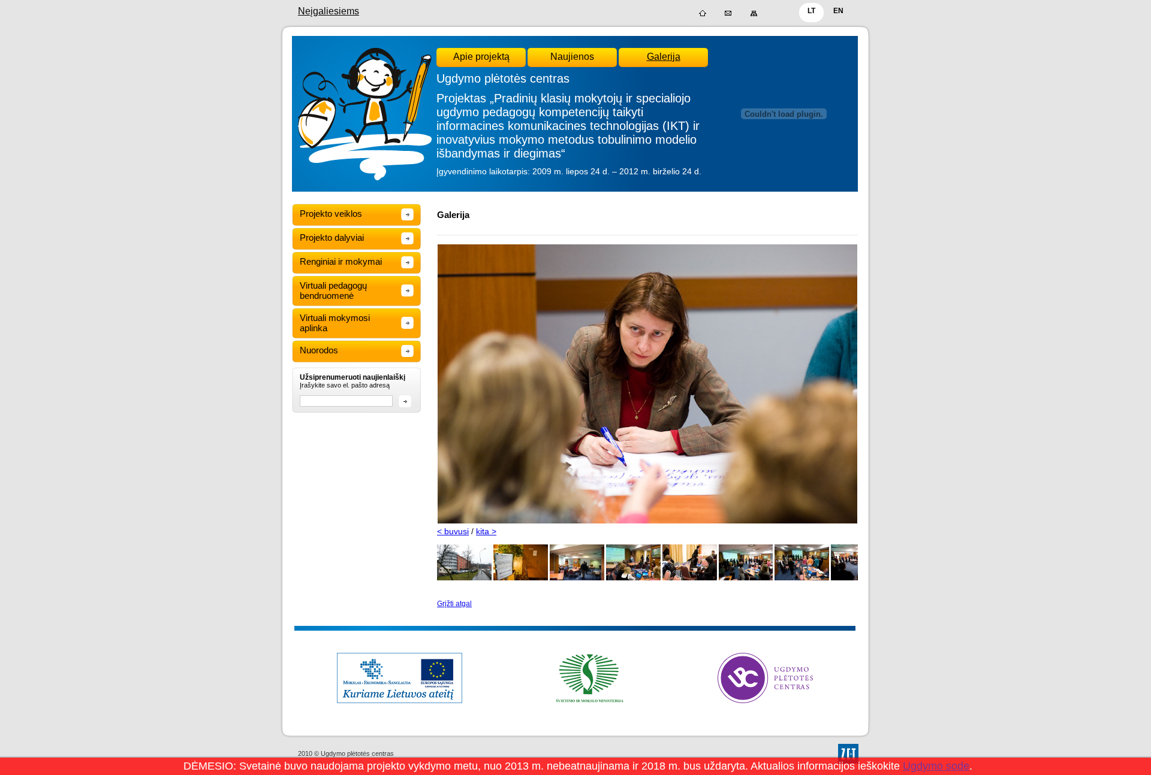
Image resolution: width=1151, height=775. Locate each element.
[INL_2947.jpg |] (746, 578)
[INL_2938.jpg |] (520, 578)
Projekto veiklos (331, 213)
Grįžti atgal (454, 604)
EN (838, 11)
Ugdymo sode (936, 766)
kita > (486, 531)
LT (811, 11)
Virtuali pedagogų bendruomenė (333, 290)
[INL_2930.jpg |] (464, 578)
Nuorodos (319, 350)
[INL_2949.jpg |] (802, 578)
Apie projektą (481, 57)
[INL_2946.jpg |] (689, 578)
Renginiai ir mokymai (341, 261)
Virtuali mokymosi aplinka (335, 323)
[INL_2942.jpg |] (633, 578)
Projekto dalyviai (332, 237)
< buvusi (453, 531)
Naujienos (572, 57)
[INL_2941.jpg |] (577, 578)
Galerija (663, 57)
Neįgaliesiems (328, 11)
